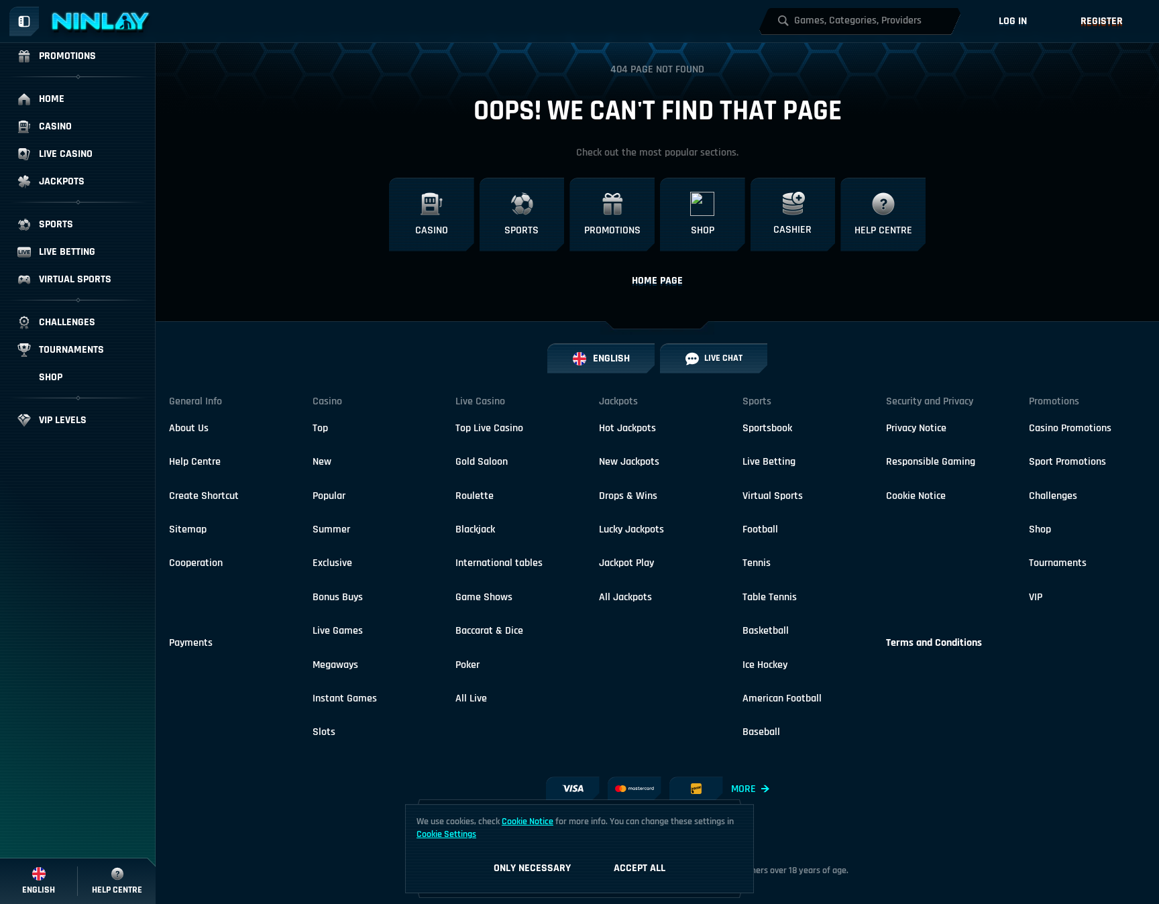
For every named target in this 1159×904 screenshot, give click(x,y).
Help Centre (195, 462)
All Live (471, 698)
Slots (324, 732)
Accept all (639, 868)
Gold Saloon (481, 462)
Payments (191, 642)
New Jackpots (629, 462)
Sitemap (188, 529)
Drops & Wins (628, 496)
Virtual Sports (772, 496)
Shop (1040, 529)
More (743, 789)
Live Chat (723, 358)
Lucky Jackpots (631, 529)
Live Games (338, 631)
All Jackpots (625, 597)
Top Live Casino (489, 428)
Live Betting (768, 462)
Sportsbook (767, 428)
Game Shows (483, 597)
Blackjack (475, 529)
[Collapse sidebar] (24, 21)
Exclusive (332, 563)
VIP (1035, 597)
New (322, 462)
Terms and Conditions (934, 642)
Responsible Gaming (930, 462)
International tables (499, 563)
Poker (467, 665)
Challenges (1053, 496)
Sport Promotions (1067, 462)
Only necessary (532, 868)
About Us (189, 428)
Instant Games (345, 698)
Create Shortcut (204, 496)
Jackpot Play (626, 563)
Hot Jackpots (627, 428)
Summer (331, 529)
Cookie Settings (446, 834)
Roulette (474, 496)
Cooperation (196, 563)
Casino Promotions (1070, 428)
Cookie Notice (916, 496)
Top (320, 428)
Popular (329, 496)
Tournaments (1058, 563)
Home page (657, 281)
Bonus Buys (338, 597)
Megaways (335, 665)
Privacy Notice (916, 428)
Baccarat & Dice (489, 631)
